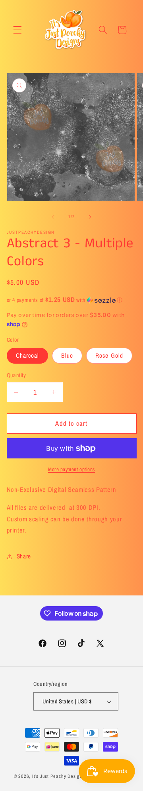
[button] (17, 29)
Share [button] (24, 556)
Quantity (16, 375)
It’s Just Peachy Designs (58, 776)
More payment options (71, 469)
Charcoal (27, 355)
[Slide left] (53, 216)
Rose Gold (109, 355)
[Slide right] (90, 216)
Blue (67, 355)
